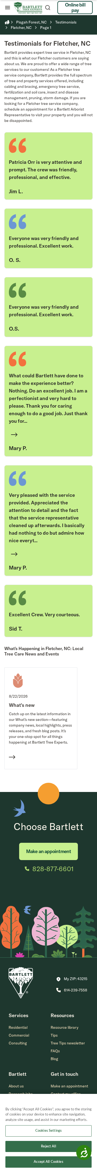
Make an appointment (48, 851)
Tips (54, 1035)
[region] (48, 1133)
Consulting (18, 1043)
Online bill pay (75, 7)
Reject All (48, 1146)
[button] (71, 979)
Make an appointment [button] (69, 1086)
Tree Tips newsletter (68, 1043)
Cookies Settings (48, 1131)
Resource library (64, 1027)
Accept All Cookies (48, 1162)
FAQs (55, 1050)
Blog (54, 1058)
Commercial (19, 1035)
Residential (18, 1027)
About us (16, 1086)
